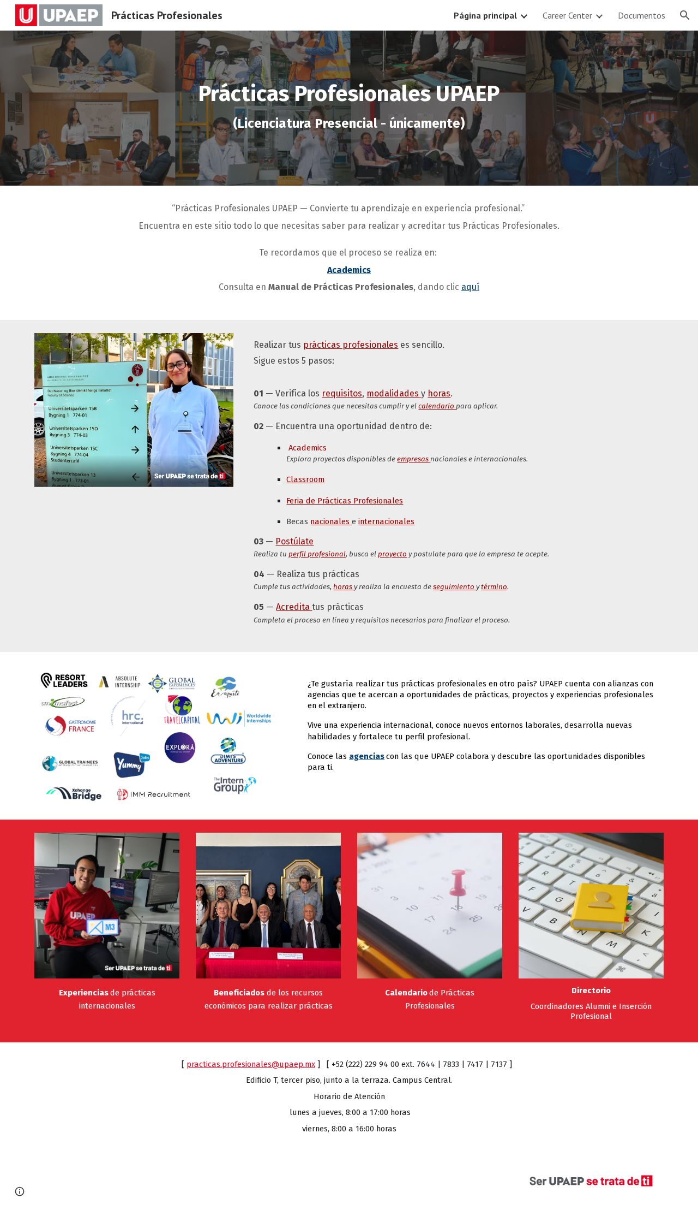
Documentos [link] (641, 15)
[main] (349, 108)
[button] (685, 15)
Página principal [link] (485, 15)
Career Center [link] (567, 15)
